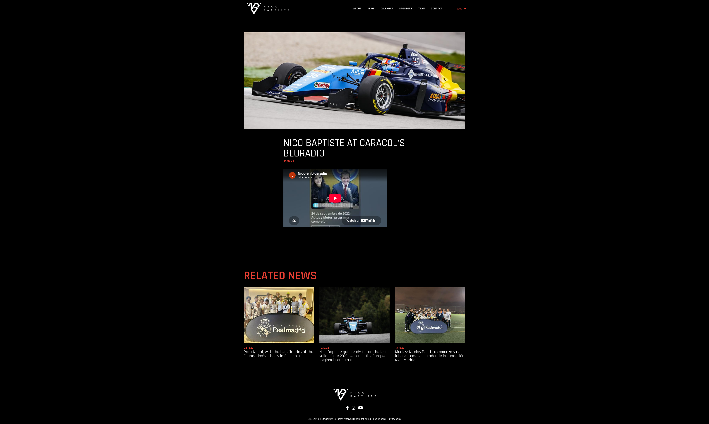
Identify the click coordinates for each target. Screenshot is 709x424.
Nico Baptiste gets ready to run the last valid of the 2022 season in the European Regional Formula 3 (354, 356)
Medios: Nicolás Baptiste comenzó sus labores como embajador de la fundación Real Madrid (429, 356)
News (371, 9)
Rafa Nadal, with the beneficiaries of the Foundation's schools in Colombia (278, 354)
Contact (437, 9)
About (357, 9)
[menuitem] (357, 8)
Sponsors (405, 9)
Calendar (387, 9)
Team (421, 9)
